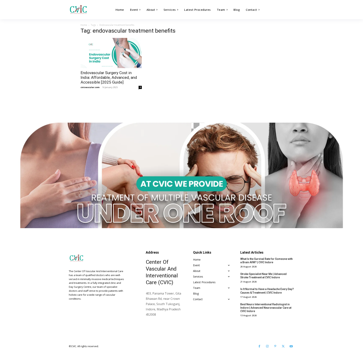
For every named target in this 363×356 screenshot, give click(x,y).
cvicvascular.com (90, 87)
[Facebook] (259, 346)
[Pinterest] (275, 346)
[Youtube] (291, 346)
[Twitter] (283, 346)
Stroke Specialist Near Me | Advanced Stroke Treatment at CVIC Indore (263, 275)
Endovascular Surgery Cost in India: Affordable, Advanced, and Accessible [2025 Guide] (109, 77)
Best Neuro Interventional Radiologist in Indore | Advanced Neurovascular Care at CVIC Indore (265, 308)
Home (84, 25)
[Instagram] (267, 346)
